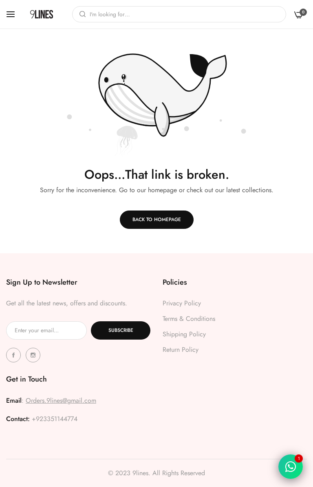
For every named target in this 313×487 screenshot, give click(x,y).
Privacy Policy (182, 303)
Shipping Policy (184, 334)
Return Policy (180, 349)
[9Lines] (41, 14)
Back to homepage (156, 219)
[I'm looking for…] (80, 14)
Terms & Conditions (189, 318)
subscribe (120, 330)
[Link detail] (14, 355)
